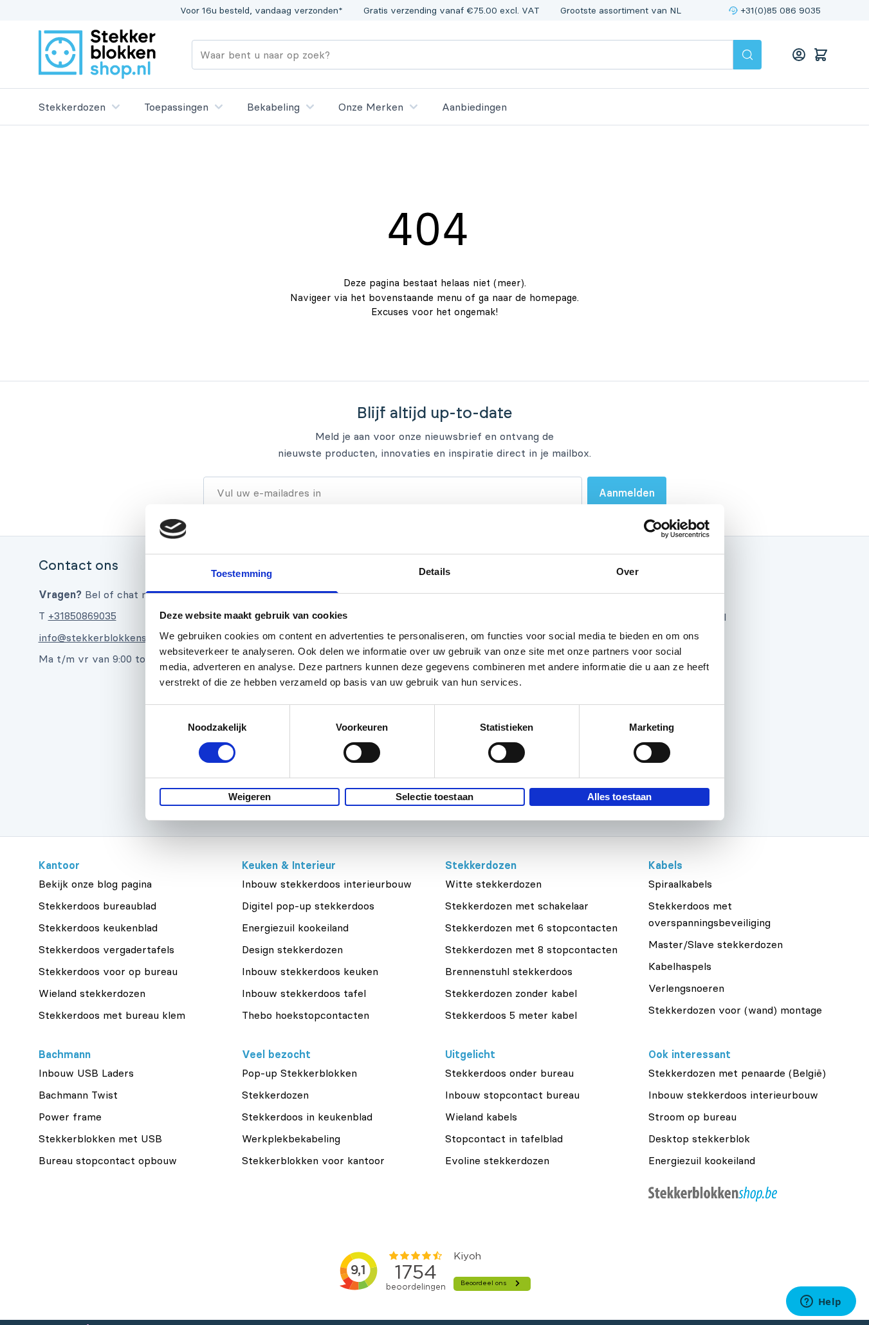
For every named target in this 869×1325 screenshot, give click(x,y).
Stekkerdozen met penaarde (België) (737, 1072)
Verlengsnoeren (686, 988)
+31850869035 (82, 615)
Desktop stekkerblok (699, 1138)
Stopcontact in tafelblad (504, 1138)
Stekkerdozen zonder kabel (511, 993)
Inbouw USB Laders (86, 1072)
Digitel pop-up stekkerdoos (308, 905)
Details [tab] (434, 571)
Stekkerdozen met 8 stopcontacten (531, 949)
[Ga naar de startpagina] (97, 54)
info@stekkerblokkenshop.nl (107, 637)
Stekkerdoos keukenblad (98, 927)
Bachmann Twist (78, 1094)
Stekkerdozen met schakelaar (517, 905)
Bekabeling (273, 106)
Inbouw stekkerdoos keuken (310, 971)
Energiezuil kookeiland (295, 927)
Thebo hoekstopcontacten (305, 1015)
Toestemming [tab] (241, 573)
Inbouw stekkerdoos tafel (304, 993)
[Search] (747, 54)
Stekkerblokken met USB (100, 1138)
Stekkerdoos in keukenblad (307, 1116)
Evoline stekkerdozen (497, 1160)
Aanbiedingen (474, 106)
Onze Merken (370, 106)
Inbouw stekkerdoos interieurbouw (327, 883)
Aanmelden (627, 492)
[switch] (361, 752)
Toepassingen (176, 106)
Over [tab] (627, 571)
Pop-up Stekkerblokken (299, 1072)
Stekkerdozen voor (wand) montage (735, 1009)
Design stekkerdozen (292, 949)
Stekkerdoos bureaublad (97, 905)
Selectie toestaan (434, 796)
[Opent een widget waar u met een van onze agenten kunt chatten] (820, 1302)
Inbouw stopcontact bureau (512, 1094)
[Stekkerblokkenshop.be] (739, 1194)
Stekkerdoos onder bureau (509, 1072)
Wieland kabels (481, 1116)
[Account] (799, 54)
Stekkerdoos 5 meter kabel (511, 1015)
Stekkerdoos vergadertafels (106, 949)
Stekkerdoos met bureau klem (112, 1015)
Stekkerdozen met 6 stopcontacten (531, 927)
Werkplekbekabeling (291, 1138)
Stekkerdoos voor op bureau (108, 971)
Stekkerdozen (72, 106)
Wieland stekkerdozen (92, 993)
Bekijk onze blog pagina (95, 883)
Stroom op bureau (692, 1116)
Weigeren (249, 796)
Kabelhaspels (679, 966)
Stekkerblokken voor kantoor (313, 1160)
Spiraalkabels (680, 883)
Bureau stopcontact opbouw (108, 1160)
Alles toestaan (619, 796)
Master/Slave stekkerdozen (715, 944)
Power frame (70, 1116)
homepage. (554, 297)
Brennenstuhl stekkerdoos (508, 971)
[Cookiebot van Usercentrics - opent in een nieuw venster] (653, 528)
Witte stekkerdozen (493, 883)
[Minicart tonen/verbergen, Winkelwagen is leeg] (820, 54)
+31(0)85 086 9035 (781, 10)
